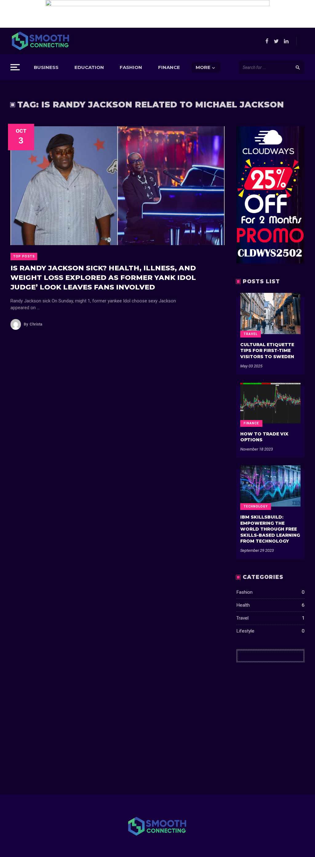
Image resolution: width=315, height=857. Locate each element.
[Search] (298, 67)
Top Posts (24, 256)
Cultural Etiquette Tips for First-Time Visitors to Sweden (267, 350)
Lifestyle (270, 631)
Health (270, 605)
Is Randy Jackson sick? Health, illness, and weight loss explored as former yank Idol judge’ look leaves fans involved (103, 277)
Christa (33, 324)
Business (46, 67)
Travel (250, 334)
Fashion (131, 67)
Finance (169, 67)
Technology (256, 506)
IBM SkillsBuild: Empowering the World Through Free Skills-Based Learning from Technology (270, 529)
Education (89, 67)
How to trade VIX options (264, 437)
